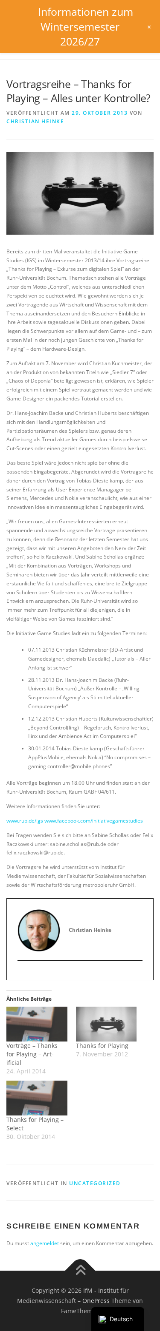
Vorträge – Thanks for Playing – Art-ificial (32, 1054)
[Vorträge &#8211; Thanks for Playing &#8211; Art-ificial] (36, 1024)
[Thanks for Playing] (106, 1024)
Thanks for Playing (102, 1046)
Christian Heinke (35, 121)
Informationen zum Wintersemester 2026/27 (85, 26)
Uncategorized (95, 1183)
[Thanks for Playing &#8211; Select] (36, 1098)
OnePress (96, 1301)
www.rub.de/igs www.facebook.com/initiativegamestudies (74, 820)
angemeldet (44, 1243)
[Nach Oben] (80, 1271)
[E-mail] (24, 974)
